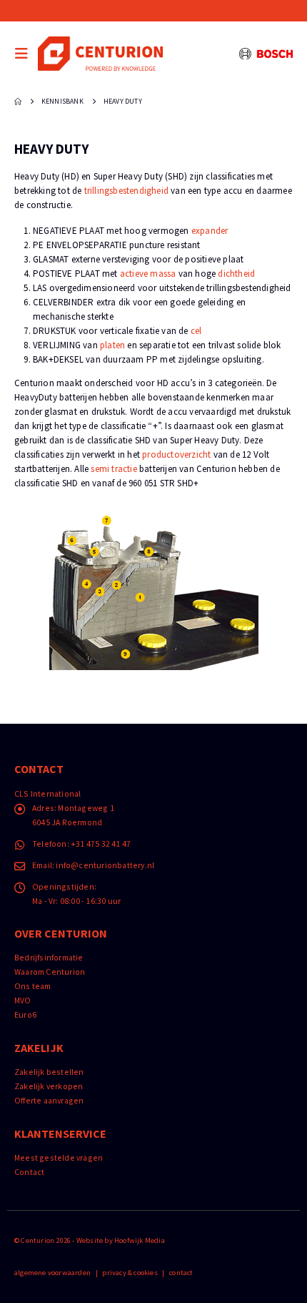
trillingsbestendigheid (126, 191)
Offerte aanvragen (49, 1100)
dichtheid (236, 273)
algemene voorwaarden (52, 1272)
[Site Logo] (100, 53)
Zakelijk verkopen (48, 1086)
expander (209, 231)
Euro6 (25, 1014)
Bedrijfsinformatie (49, 957)
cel (196, 331)
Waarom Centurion (49, 971)
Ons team (32, 985)
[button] (25, 53)
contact (181, 1272)
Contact (29, 1171)
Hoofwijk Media (139, 1240)
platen (112, 345)
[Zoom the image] (153, 522)
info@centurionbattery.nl (105, 865)
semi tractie (113, 469)
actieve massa (148, 273)
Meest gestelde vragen (58, 1157)
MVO (22, 1000)
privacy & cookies (129, 1272)
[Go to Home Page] (17, 101)
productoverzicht (176, 454)
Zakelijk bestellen (49, 1071)
